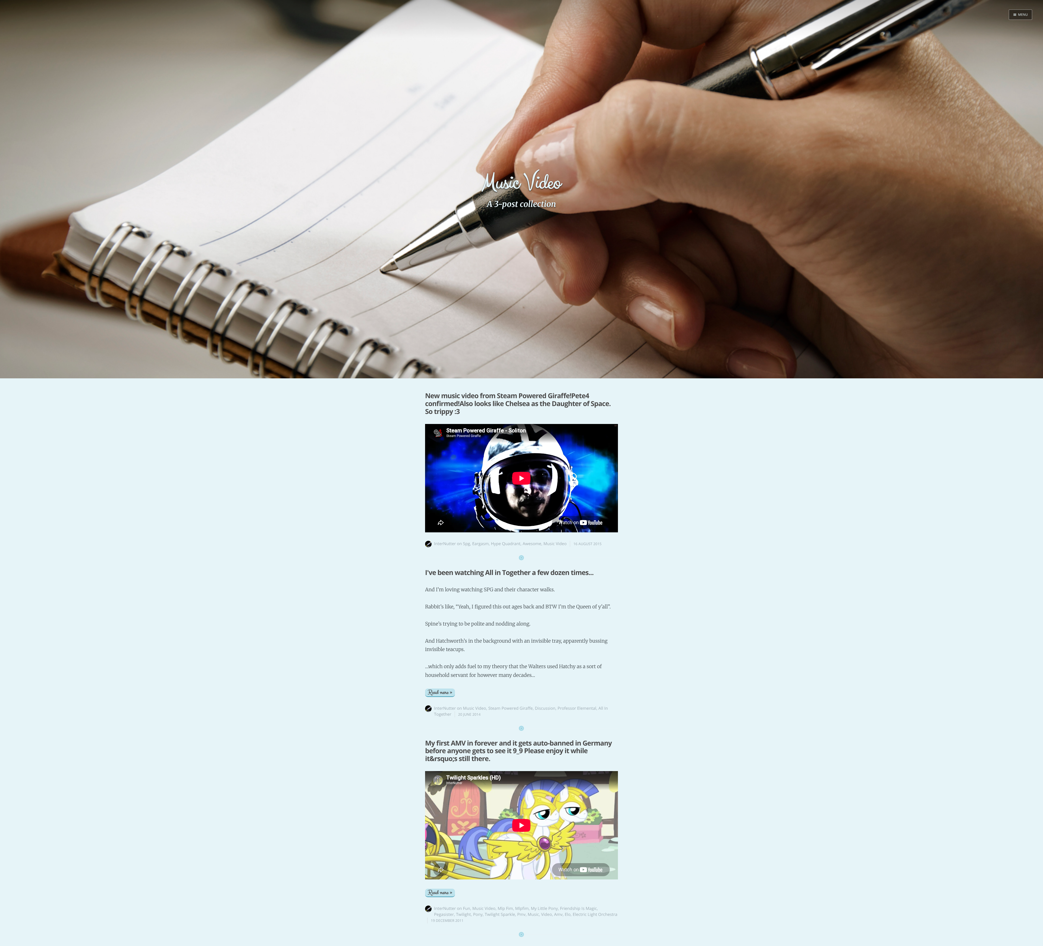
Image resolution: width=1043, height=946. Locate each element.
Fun (466, 908)
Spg (466, 543)
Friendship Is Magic (578, 908)
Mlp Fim (505, 908)
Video (546, 914)
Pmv (521, 914)
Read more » (440, 692)
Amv (558, 914)
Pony (478, 914)
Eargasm (480, 543)
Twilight (463, 914)
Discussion (545, 708)
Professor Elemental (577, 708)
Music (533, 914)
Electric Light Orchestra (595, 914)
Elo (567, 914)
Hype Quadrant (505, 543)
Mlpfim (522, 908)
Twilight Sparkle (500, 914)
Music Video (555, 543)
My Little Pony (544, 908)
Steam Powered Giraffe (510, 708)
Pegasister (444, 914)
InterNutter (445, 543)
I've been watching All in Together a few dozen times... (509, 572)
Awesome (532, 543)
